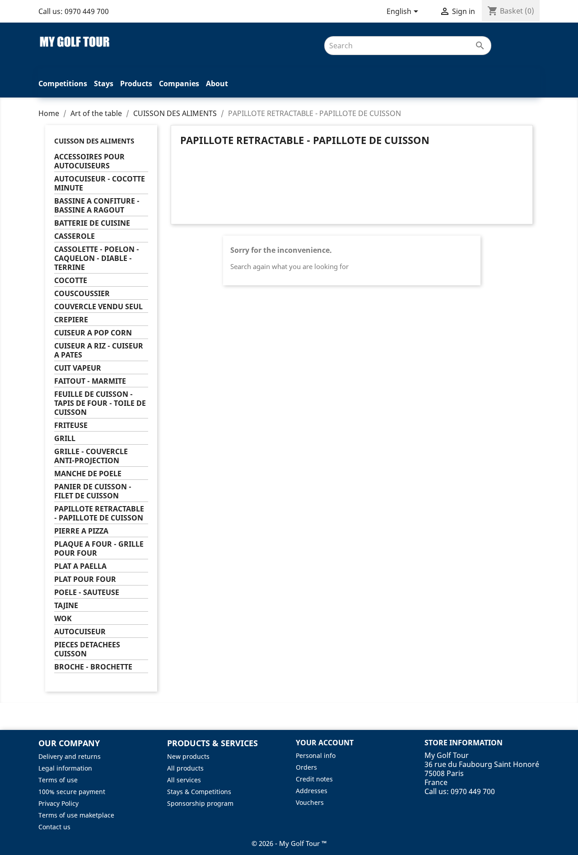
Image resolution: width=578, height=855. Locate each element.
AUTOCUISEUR (80, 632)
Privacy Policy (58, 803)
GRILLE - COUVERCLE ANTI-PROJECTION (91, 456)
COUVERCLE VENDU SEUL (98, 306)
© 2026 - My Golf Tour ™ (289, 843)
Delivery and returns (69, 756)
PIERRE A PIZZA (81, 531)
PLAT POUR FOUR (85, 579)
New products (188, 756)
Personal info (316, 755)
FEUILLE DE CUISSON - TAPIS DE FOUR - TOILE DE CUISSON (100, 403)
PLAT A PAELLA (80, 566)
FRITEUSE (71, 425)
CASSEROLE (74, 236)
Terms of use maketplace (76, 815)
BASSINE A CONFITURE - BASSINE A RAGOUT (97, 205)
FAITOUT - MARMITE (90, 381)
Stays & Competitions (199, 791)
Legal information (65, 768)
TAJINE (66, 605)
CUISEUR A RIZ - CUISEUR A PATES (98, 350)
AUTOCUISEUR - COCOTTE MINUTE (99, 183)
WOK (63, 618)
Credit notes (314, 779)
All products (185, 768)
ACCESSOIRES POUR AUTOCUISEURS (89, 161)
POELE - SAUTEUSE (86, 592)
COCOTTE (70, 280)
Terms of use (58, 780)
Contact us (54, 826)
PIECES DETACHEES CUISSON (87, 649)
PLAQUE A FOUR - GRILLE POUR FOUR (99, 548)
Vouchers (310, 802)
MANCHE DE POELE (87, 474)
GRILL (64, 438)
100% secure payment (71, 791)
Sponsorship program (200, 803)
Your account (325, 743)
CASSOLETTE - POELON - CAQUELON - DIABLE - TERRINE (96, 258)
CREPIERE (71, 320)
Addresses (311, 790)
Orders (306, 767)
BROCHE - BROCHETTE (93, 667)
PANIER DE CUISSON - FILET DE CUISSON (92, 491)
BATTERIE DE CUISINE (92, 223)
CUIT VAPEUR (77, 368)
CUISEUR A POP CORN (93, 333)
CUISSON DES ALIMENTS (94, 140)
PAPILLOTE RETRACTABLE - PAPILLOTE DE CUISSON (99, 513)
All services (184, 780)
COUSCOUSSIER (82, 293)
